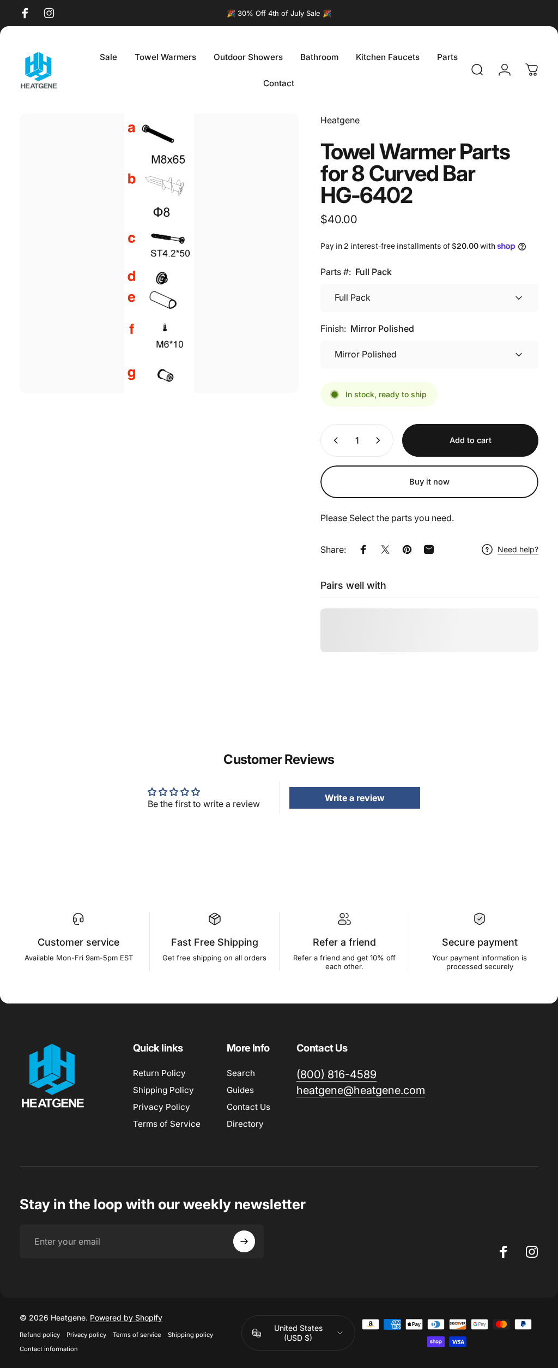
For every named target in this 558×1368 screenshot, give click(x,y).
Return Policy (159, 1073)
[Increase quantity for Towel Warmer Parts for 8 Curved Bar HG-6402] (380, 440)
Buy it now (429, 482)
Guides (240, 1090)
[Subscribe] (244, 1241)
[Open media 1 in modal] (159, 253)
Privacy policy (86, 1335)
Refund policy (40, 1335)
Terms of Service (167, 1124)
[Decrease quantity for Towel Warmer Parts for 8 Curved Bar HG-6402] (333, 440)
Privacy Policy (161, 1107)
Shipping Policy (163, 1090)
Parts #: (356, 271)
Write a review (355, 797)
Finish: (367, 328)
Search (241, 1073)
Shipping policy (190, 1335)
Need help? (518, 549)
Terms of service (137, 1335)
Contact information (49, 1349)
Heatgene (340, 120)
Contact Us (248, 1107)
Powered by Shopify (126, 1317)
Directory (245, 1124)
